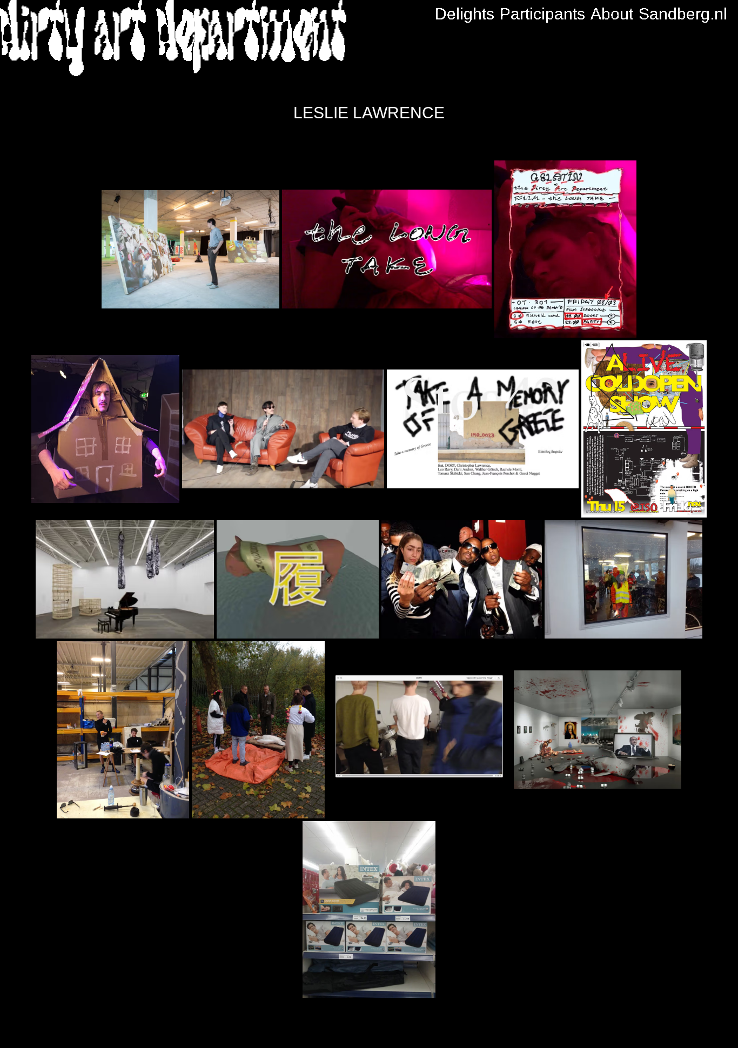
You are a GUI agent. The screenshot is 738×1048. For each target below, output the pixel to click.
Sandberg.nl (683, 14)
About (612, 14)
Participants (542, 14)
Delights (464, 14)
